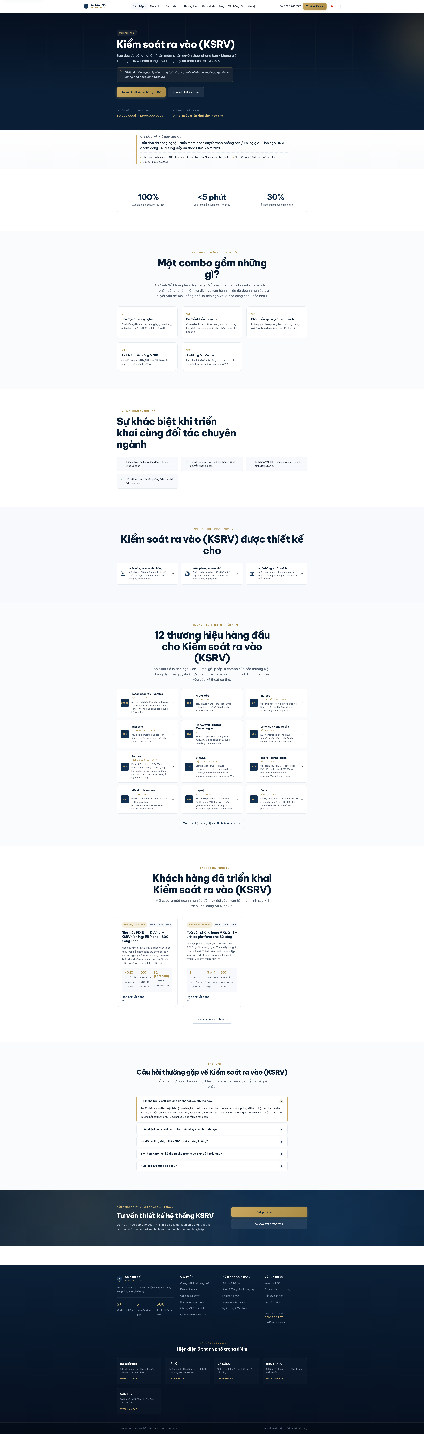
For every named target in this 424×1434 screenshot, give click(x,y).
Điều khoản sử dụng (297, 1428)
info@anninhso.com (275, 1322)
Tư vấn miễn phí (314, 6)
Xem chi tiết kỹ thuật (186, 92)
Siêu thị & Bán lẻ (231, 1283)
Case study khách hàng (277, 1289)
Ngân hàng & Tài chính (234, 1308)
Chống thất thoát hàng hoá (194, 1283)
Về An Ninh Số (272, 1283)
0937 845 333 (177, 1378)
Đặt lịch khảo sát (267, 1212)
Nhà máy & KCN (230, 1295)
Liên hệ (251, 6)
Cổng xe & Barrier (190, 1295)
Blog (221, 6)
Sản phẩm (171, 6)
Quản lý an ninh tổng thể (193, 1314)
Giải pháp (138, 6)
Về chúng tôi (235, 6)
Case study (208, 6)
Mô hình (154, 6)
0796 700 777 (292, 6)
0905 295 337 (225, 1378)
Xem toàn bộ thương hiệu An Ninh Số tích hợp (210, 823)
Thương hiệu (191, 6)
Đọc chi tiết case (133, 997)
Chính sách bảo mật (272, 1428)
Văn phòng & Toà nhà (234, 1302)
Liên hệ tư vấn (272, 1302)
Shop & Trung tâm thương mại (238, 1289)
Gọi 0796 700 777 (271, 1224)
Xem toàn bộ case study (210, 1019)
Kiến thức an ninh (274, 1295)
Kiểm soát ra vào (189, 1289)
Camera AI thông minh (192, 1302)
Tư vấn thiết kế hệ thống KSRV (141, 92)
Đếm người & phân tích (192, 1308)
